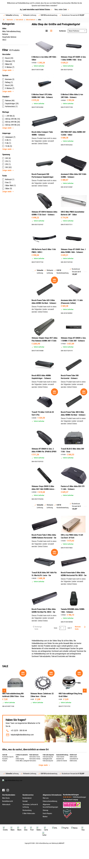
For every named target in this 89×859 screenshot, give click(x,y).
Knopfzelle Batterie (9, 37)
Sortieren (62, 31)
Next (85, 691)
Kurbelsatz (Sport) (7, 757)
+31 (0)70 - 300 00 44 (19, 730)
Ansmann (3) (9, 79)
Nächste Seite (78, 628)
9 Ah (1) (8, 143)
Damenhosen (60, 759)
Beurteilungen (79, 797)
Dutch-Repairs (47, 813)
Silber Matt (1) (10, 185)
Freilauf (4, 761)
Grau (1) (8, 182)
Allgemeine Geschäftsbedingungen (50, 806)
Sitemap (45, 810)
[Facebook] (3, 790)
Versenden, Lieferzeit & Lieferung (30, 806)
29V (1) (8, 164)
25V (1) (8, 161)
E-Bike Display (20, 759)
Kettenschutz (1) (11, 106)
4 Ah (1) (8, 140)
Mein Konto (6, 798)
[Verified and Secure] (67, 814)
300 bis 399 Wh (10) (12, 119)
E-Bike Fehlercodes (29, 813)
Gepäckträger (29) (12, 103)
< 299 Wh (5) (10, 116)
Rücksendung (27, 810)
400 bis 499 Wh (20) (12, 122)
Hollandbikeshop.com (45, 843)
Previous (4, 691)
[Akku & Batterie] (4, 20)
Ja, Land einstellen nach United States (35, 9)
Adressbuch (6, 804)
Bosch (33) (9, 58)
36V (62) (8, 167)
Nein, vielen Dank (60, 9)
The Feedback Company (70, 799)
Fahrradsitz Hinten (34, 759)
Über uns (46, 798)
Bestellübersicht (7, 801)
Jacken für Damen (61, 761)
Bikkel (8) (8, 64)
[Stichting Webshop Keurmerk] (72, 805)
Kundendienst (27, 798)
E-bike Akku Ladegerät (22, 761)
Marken (45, 817)
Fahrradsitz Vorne (34, 757)
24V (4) (8, 158)
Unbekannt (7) (10, 137)
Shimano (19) (10, 61)
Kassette (5, 759)
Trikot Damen (60, 757)
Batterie (5, 34)
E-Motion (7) (9, 67)
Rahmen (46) (9, 100)
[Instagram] (7, 790)
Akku (17, 757)
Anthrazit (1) (9, 179)
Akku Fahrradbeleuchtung (11, 31)
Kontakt (25, 801)
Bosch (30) (9, 85)
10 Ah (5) (8, 146)
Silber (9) (8, 188)
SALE (4, 40)
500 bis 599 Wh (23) (12, 125)
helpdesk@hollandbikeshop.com (22, 735)
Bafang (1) (9, 82)
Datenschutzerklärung (50, 801)
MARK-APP (61, 843)
